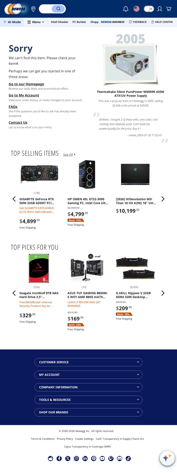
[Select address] (32, 9)
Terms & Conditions (43, 439)
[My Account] (160, 9)
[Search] (58, 9)
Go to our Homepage (26, 84)
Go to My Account (24, 95)
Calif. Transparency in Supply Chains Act (120, 439)
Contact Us (18, 122)
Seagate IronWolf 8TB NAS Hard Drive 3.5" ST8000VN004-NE (38, 295)
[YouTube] (102, 458)
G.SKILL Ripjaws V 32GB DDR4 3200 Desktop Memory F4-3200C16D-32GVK (133, 295)
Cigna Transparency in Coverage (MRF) (87, 446)
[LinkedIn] (85, 458)
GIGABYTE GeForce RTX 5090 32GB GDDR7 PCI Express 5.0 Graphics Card (38, 201)
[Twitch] (111, 458)
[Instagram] (76, 458)
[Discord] (119, 458)
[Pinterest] (94, 458)
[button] (32, 9)
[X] (68, 458)
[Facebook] (59, 458)
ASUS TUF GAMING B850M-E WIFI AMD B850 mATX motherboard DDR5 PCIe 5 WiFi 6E (88, 295)
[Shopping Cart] (169, 9)
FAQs (13, 106)
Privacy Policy (65, 439)
